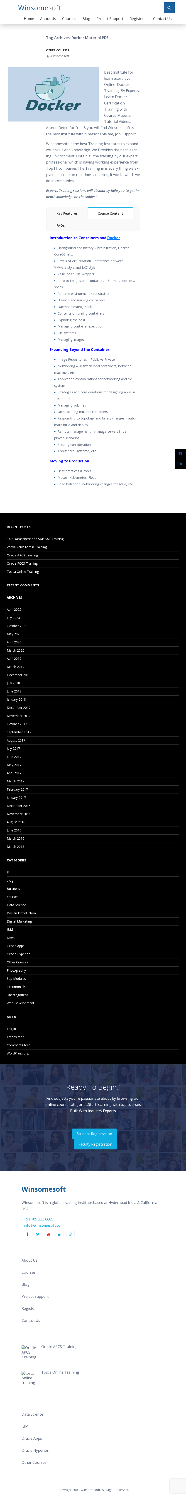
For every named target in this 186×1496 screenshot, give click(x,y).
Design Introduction (21, 913)
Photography (16, 970)
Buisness (13, 888)
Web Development (20, 1003)
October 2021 (17, 626)
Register (137, 18)
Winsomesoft (59, 56)
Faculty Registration (95, 1144)
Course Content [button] (110, 213)
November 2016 (19, 814)
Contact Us (162, 18)
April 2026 (14, 609)
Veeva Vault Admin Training (27, 547)
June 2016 (14, 830)
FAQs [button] (60, 225)
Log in (11, 1029)
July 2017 (13, 748)
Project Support (109, 18)
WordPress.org (18, 1053)
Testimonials (16, 987)
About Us (48, 18)
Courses (69, 18)
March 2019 (15, 667)
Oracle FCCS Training (22, 563)
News (11, 937)
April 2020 (14, 642)
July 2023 (13, 617)
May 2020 (14, 634)
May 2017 (14, 765)
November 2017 (19, 716)
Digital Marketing (19, 921)
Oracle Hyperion (18, 954)
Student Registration (94, 1133)
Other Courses (57, 50)
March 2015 (15, 846)
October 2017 (17, 724)
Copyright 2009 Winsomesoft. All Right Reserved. (93, 1490)
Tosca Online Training (23, 571)
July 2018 (13, 683)
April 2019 (14, 658)
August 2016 (16, 822)
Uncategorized (17, 995)
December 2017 (18, 707)
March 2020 (15, 650)
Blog (86, 18)
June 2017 (14, 756)
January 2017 (16, 797)
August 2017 (16, 740)
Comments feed (19, 1045)
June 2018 (14, 691)
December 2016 (18, 806)
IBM (10, 929)
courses (12, 897)
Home (29, 18)
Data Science (16, 905)
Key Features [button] (67, 213)
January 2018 (16, 699)
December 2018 (18, 675)
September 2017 (19, 732)
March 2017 (15, 781)
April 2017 (14, 773)
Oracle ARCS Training (22, 555)
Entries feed (15, 1037)
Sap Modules (16, 978)
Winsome (39, 7)
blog (10, 880)
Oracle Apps (15, 946)
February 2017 (17, 789)
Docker (113, 237)
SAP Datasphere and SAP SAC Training (35, 539)
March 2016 (15, 838)
